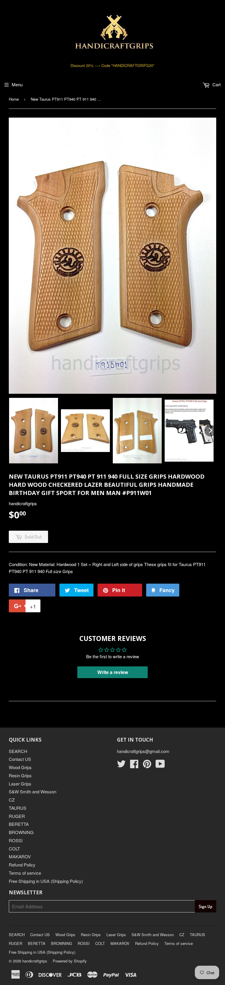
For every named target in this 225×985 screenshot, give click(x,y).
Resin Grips (20, 775)
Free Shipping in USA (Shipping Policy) (46, 881)
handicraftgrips (34, 961)
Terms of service (25, 873)
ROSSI (16, 840)
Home (14, 99)
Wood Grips (20, 767)
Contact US (20, 759)
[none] (33, 430)
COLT (14, 848)
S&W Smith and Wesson (32, 791)
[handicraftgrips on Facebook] (134, 765)
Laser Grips (20, 784)
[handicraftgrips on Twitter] (121, 765)
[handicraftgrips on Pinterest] (147, 765)
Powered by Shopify (70, 961)
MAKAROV (20, 856)
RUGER (17, 816)
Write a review (112, 672)
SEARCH (18, 751)
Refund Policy (22, 865)
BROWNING (21, 832)
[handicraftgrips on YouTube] (160, 765)
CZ (12, 800)
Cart (216, 84)
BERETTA (19, 824)
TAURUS (17, 808)
